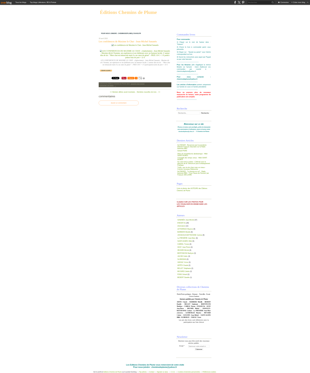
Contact (151, 372)
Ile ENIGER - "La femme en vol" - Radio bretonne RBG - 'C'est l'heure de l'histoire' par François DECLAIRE (193, 173)
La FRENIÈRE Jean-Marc (186, 238)
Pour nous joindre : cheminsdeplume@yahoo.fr (121, 33)
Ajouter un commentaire (119, 103)
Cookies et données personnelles (189, 372)
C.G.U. (173, 372)
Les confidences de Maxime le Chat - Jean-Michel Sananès (128, 41)
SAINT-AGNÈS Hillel (184, 241)
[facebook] (235, 2)
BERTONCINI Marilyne (185, 253)
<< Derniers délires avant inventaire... (123, 92)
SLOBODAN (181, 259)
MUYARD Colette (183, 271)
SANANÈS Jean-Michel (137, 84)
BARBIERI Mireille (183, 232)
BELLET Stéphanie (184, 268)
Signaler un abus (162, 372)
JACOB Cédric (182, 256)
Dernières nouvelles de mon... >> (148, 92)
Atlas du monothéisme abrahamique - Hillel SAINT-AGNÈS (192, 154)
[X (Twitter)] (239, 2)
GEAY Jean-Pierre (183, 247)
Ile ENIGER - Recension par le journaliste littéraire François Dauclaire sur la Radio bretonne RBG (191, 146)
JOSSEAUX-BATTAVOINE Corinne (189, 235)
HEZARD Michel (183, 250)
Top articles (143, 372)
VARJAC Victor (182, 262)
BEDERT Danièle (183, 277)
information (181, 226)
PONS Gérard (182, 274)
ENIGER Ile (181, 223)
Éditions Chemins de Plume (128, 12)
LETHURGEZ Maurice (185, 229)
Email (181, 346)
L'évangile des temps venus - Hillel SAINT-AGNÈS (192, 158)
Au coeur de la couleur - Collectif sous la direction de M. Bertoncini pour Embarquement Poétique (193, 163)
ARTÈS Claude (182, 265)
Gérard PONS (182, 151)
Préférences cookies (209, 372)
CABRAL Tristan (183, 244)
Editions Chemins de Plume (112, 372)
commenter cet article (106, 85)
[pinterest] (243, 2)
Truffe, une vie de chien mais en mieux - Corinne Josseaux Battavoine (191, 168)
